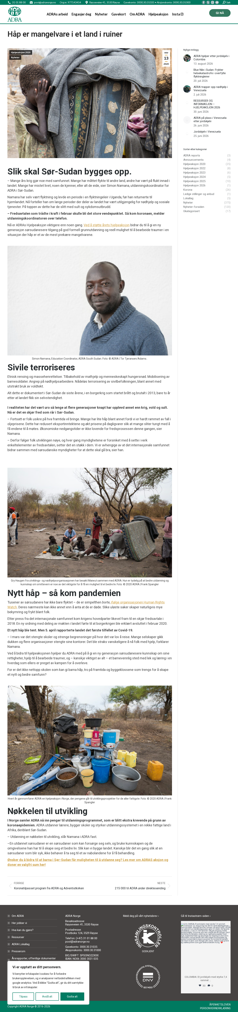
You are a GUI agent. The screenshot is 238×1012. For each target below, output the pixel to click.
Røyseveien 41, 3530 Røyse (104, 2)
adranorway (206, 926)
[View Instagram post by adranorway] (226, 968)
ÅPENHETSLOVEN (220, 1004)
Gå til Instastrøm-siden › (196, 916)
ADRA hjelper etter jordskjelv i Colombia (211, 57)
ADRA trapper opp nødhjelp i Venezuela (211, 88)
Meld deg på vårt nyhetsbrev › (141, 916)
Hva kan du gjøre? (22, 930)
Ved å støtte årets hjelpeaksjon (107, 225)
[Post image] (187, 58)
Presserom (18, 951)
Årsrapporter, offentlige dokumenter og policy (34, 960)
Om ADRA (18, 916)
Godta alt (72, 996)
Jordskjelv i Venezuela (207, 131)
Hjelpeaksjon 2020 (20, 52)
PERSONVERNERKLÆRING (215, 1008)
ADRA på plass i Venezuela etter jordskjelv (210, 119)
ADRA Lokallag (21, 944)
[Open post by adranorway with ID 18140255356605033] (206, 948)
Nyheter (15, 57)
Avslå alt (47, 996)
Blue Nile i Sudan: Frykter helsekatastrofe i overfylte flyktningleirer (210, 73)
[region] (48, 983)
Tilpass (23, 996)
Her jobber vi (19, 923)
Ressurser (18, 937)
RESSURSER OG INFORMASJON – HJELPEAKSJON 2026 (207, 104)
